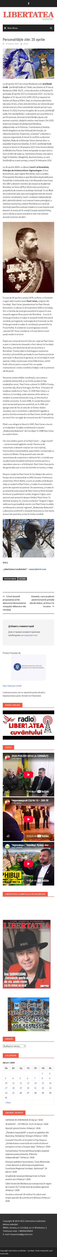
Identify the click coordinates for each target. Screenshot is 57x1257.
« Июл (8, 1102)
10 (6, 1083)
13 (28, 1083)
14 (35, 1083)
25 (13, 1092)
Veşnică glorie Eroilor (15, 1128)
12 (21, 1083)
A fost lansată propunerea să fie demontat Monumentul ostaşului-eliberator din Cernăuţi (14, 603)
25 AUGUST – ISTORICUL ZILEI (19, 1124)
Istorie (22, 579)
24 (6, 1092)
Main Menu (12, 28)
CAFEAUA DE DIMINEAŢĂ (16, 1119)
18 (13, 1088)
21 (35, 1088)
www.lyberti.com (37, 569)
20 (28, 1088)
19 (21, 1088)
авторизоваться (29, 635)
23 (50, 1088)
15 (43, 1083)
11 (13, 1083)
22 (43, 1088)
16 (50, 1083)
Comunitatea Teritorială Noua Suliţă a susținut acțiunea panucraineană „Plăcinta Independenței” (27, 1154)
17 (6, 1088)
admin (25, 43)
